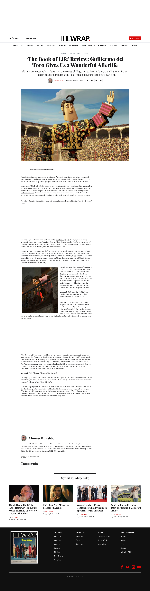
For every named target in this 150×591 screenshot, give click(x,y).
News (15, 45)
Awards (40, 45)
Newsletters (31, 38)
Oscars (123, 548)
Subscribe (135, 38)
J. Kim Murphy (15, 517)
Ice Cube (76, 242)
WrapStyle (73, 45)
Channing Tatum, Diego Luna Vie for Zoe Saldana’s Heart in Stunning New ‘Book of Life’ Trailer (56, 202)
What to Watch (88, 45)
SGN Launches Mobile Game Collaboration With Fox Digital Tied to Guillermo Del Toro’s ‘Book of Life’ (74, 294)
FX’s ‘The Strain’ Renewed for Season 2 (43, 373)
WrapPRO (51, 45)
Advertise (57, 540)
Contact (57, 544)
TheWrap (58, 532)
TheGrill (62, 45)
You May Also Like (75, 478)
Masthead (57, 552)
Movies (30, 45)
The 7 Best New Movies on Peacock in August (56, 506)
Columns (102, 45)
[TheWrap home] (75, 38)
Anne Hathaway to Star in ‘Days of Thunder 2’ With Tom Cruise (126, 507)
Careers (57, 548)
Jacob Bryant (49, 511)
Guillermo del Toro (27, 193)
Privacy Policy (103, 540)
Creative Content (75, 53)
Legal (101, 532)
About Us (57, 536)
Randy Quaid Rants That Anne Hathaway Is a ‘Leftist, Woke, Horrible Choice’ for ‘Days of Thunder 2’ (23, 509)
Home (63, 53)
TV (22, 45)
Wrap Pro (80, 532)
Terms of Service (104, 536)
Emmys (123, 544)
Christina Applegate (62, 240)
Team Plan (80, 540)
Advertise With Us (127, 552)
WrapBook (58, 560)
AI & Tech (113, 45)
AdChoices (102, 544)
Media (134, 45)
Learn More (80, 544)
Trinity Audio (41, 169)
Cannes (123, 536)
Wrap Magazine (128, 532)
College (123, 540)
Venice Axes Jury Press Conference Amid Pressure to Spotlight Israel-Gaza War (92, 507)
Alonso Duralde (58, 80)
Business (124, 45)
